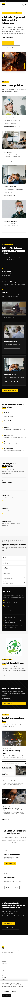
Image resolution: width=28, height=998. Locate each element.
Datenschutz (4, 979)
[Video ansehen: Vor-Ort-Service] (14, 308)
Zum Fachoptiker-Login (11, 887)
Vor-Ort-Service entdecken (9, 927)
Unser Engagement (6, 675)
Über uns (3, 965)
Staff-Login (4, 970)
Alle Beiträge (4, 819)
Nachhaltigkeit (5, 968)
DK (25, 1)
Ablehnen (14, 991)
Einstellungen (6, 991)
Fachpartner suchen (6, 698)
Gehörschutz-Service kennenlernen (12, 381)
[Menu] (25, 5)
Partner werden (7, 703)
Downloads (4, 967)
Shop (4, 1)
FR (20, 1)
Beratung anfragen (8, 923)
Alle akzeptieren (6, 995)
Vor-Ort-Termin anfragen (9, 390)
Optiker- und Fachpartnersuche (11, 47)
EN (23, 1)
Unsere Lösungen (7, 42)
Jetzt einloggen (9, 863)
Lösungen (4, 961)
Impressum (4, 977)
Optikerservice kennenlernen (11, 350)
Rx (6, 1)
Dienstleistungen (5, 963)
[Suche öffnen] (23, 5)
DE (18, 1)
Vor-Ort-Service (20, 42)
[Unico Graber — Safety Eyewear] (3, 5)
